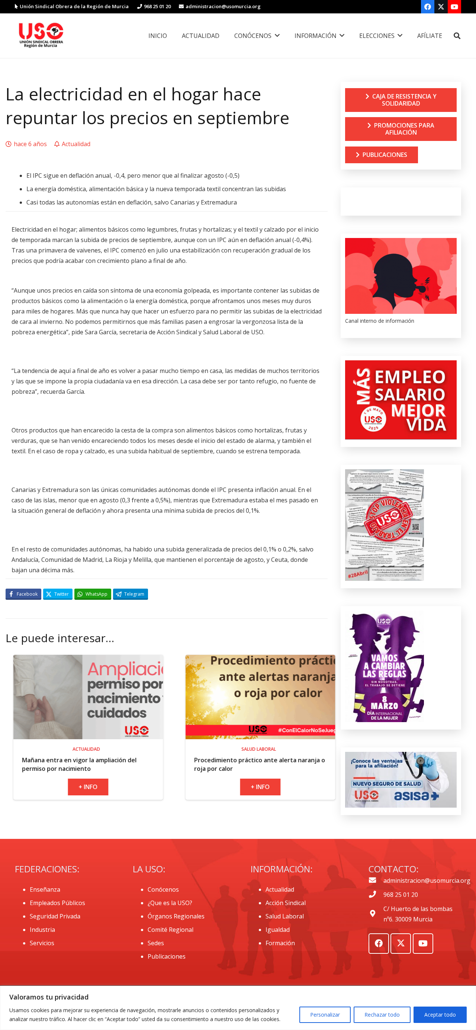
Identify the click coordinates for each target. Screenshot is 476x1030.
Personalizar (325, 1014)
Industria (42, 930)
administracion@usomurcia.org (426, 880)
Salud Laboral (285, 916)
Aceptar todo (440, 1014)
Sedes (156, 943)
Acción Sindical (286, 903)
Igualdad (278, 930)
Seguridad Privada (55, 916)
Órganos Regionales (176, 916)
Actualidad (280, 889)
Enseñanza (45, 889)
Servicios (42, 943)
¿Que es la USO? (170, 903)
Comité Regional (170, 930)
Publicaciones (167, 956)
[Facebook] (427, 6)
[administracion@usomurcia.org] (376, 880)
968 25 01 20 (400, 895)
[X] (441, 6)
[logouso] (41, 36)
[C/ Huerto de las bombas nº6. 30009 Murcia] (376, 914)
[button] (457, 36)
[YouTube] (454, 6)
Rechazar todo (382, 1014)
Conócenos (163, 889)
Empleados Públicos (57, 903)
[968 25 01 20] (376, 894)
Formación (280, 943)
